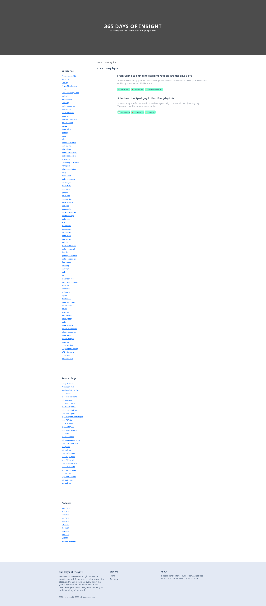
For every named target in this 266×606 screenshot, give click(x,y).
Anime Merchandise (69, 86)
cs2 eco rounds (67, 423)
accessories (66, 225)
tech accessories (68, 106)
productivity (66, 186)
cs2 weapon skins (68, 403)
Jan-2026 (65, 518)
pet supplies (66, 232)
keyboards (66, 292)
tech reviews (66, 146)
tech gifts (65, 206)
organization (66, 305)
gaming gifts (66, 209)
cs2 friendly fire (68, 437)
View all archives (69, 541)
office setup (66, 335)
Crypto (64, 89)
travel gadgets (67, 202)
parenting (65, 265)
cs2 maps (65, 433)
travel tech (66, 312)
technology (66, 96)
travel (64, 136)
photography (67, 229)
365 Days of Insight (133, 26)
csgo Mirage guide (69, 470)
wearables (66, 189)
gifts (63, 139)
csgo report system (69, 463)
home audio (66, 176)
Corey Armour (67, 383)
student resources (69, 212)
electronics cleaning (153, 89)
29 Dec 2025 (123, 89)
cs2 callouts (66, 393)
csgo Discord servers (70, 443)
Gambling (65, 103)
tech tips (65, 242)
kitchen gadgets (68, 338)
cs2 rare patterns (68, 466)
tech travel (66, 269)
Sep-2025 (65, 515)
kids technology (68, 216)
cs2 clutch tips (67, 480)
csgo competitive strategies (72, 417)
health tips (66, 159)
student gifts (66, 182)
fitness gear (66, 262)
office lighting (67, 319)
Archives (114, 579)
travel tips (65, 285)
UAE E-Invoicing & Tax (70, 93)
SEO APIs (65, 79)
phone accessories (69, 142)
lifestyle (65, 252)
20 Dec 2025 (124, 112)
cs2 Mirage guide (68, 456)
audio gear (66, 219)
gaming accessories (69, 255)
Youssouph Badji (68, 387)
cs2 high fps (66, 450)
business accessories (70, 282)
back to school (67, 122)
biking (64, 172)
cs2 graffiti (66, 446)
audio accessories (69, 259)
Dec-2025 (65, 528)
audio (64, 322)
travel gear (66, 116)
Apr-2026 (65, 535)
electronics (66, 289)
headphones (66, 299)
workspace (66, 166)
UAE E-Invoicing (68, 352)
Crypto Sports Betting (70, 348)
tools (64, 272)
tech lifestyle (66, 315)
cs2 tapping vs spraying (71, 440)
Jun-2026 (65, 521)
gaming (65, 132)
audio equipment (68, 249)
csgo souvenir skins (69, 397)
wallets (64, 309)
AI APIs (64, 222)
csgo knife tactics (68, 453)
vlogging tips (66, 199)
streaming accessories (70, 162)
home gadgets (67, 325)
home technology (68, 302)
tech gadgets (67, 99)
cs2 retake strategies (70, 410)
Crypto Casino (67, 345)
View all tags (67, 483)
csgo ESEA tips (67, 420)
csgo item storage (69, 476)
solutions (150, 112)
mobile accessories (69, 152)
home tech (66, 342)
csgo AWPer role (68, 460)
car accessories (68, 112)
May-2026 (66, 508)
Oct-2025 (65, 525)
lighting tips (66, 109)
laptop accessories (69, 156)
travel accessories (69, 245)
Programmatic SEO (69, 76)
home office (66, 129)
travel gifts (66, 196)
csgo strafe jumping (69, 430)
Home (99, 62)
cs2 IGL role (66, 473)
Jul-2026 (65, 538)
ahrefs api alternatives (70, 390)
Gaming (65, 83)
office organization (69, 169)
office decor (66, 149)
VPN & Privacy (67, 358)
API (63, 275)
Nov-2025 (65, 511)
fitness (64, 126)
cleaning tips (137, 89)
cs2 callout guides (69, 407)
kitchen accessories (69, 329)
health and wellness (69, 119)
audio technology (68, 179)
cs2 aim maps (67, 400)
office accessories (69, 332)
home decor (66, 235)
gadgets (65, 192)
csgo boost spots (68, 413)
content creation (68, 279)
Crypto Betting (67, 355)
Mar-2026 (65, 531)
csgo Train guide (68, 427)
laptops (64, 295)
